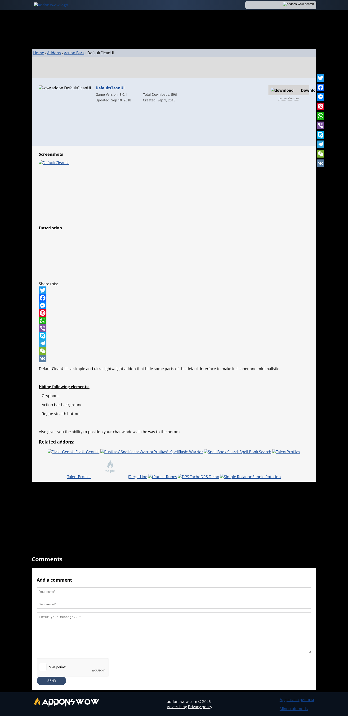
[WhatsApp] (320, 116)
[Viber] (320, 125)
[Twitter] (320, 78)
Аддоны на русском (297, 699)
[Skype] (320, 135)
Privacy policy (200, 706)
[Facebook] (320, 87)
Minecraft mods (294, 708)
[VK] (320, 163)
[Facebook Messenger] (174, 305)
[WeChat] (320, 154)
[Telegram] (320, 144)
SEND (51, 681)
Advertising (177, 706)
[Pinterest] (320, 106)
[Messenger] (320, 97)
